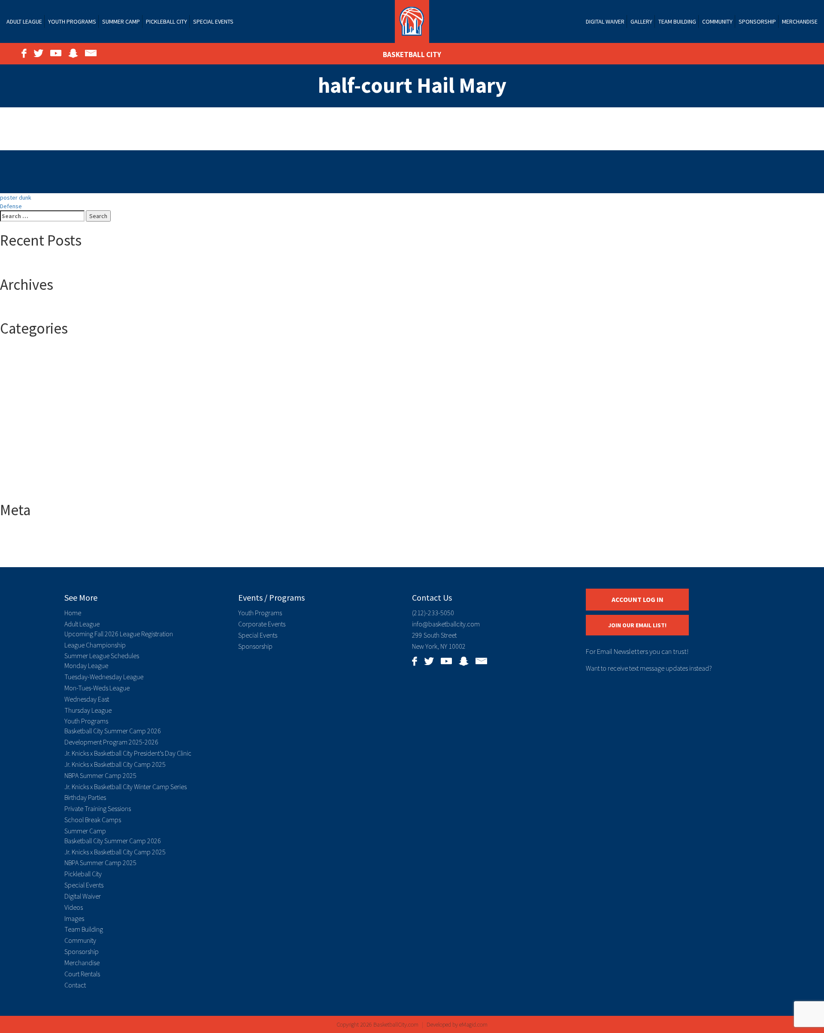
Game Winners (35, 455)
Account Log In (637, 599)
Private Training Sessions (97, 808)
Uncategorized (36, 480)
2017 (23, 360)
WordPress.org (36, 558)
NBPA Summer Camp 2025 (100, 775)
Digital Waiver (605, 21)
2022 (23, 386)
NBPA (23, 463)
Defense (11, 206)
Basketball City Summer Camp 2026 (112, 730)
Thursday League (88, 710)
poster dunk (15, 197)
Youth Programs (72, 21)
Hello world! (32, 263)
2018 (23, 369)
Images (74, 918)
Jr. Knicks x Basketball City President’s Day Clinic (127, 753)
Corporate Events (261, 624)
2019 (23, 377)
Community (717, 21)
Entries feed (33, 541)
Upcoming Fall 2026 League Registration (118, 633)
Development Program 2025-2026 (111, 742)
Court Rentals (82, 973)
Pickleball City (166, 21)
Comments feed (38, 550)
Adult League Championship (52, 429)
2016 (23, 351)
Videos (73, 907)
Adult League (24, 21)
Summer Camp (121, 21)
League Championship (95, 645)
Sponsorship (757, 21)
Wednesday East (86, 699)
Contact (75, 985)
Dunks (25, 437)
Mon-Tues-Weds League (97, 688)
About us (28, 412)
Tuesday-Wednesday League (103, 676)
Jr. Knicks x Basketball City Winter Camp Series (125, 786)
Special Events (213, 21)
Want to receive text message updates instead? (649, 668)
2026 (23, 403)
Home (72, 612)
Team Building (677, 21)
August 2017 (32, 307)
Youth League (34, 489)
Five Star (28, 446)
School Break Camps (92, 819)
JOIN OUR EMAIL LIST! (637, 625)
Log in (24, 533)
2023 (23, 394)
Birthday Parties (85, 797)
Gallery (641, 21)
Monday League (86, 665)
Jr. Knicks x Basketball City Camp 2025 (115, 764)
